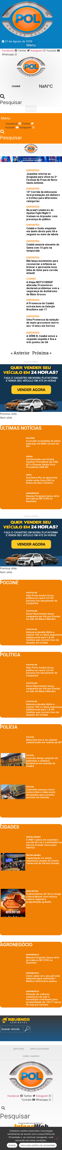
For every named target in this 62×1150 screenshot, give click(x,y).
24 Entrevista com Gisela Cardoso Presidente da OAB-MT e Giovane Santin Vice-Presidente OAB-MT (42, 463)
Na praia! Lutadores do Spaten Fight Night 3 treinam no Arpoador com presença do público (41, 215)
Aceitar (12, 1145)
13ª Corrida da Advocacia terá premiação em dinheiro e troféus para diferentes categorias (43, 196)
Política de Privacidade (39, 1049)
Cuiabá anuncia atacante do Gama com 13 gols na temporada (42, 247)
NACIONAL (30, 438)
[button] (31, 45)
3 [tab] (35, 165)
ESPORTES (32, 170)
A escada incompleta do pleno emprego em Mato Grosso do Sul (43, 444)
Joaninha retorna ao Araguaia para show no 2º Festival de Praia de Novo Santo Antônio (41, 178)
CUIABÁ (31, 86)
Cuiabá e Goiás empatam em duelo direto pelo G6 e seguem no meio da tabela (42, 231)
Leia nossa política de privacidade (38, 1145)
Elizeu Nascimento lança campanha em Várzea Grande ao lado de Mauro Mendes (43, 616)
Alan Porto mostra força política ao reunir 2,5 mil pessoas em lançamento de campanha (41, 599)
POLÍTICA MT (31, 593)
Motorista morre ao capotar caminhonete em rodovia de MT (44, 741)
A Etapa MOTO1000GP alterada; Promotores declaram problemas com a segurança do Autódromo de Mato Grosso (42, 288)
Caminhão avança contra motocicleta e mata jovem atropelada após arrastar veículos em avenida (40, 793)
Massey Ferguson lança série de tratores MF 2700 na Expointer (42, 499)
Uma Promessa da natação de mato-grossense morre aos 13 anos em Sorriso (42, 322)
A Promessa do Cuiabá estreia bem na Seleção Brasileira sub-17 (40, 306)
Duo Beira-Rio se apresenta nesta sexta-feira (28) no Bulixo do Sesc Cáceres (41, 480)
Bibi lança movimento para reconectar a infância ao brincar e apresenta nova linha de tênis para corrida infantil (42, 267)
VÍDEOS (29, 457)
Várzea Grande (33, 837)
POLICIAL (30, 737)
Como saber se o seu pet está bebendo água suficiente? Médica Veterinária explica (43, 978)
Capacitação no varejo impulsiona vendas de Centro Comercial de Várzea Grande (42, 861)
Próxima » (41, 352)
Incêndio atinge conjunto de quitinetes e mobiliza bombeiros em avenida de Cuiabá (42, 762)
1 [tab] (27, 165)
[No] (57, 1138)
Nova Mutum (32, 891)
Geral (29, 475)
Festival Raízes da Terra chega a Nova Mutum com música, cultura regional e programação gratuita (43, 898)
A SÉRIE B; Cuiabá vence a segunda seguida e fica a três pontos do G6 (41, 339)
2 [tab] (31, 165)
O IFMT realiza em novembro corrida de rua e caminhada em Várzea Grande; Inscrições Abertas (44, 843)
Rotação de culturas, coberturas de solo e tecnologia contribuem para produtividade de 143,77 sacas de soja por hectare (43, 999)
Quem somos (18, 1049)
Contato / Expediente (31, 1056)
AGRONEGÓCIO (32, 493)
